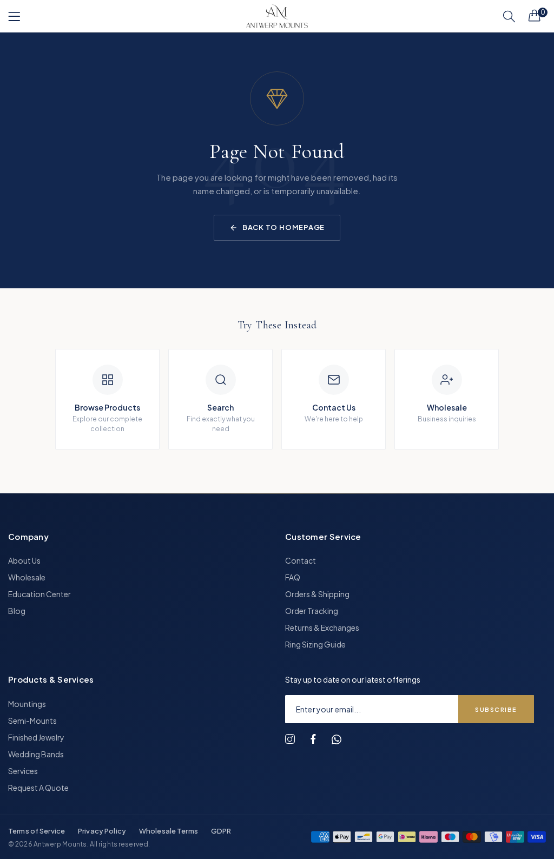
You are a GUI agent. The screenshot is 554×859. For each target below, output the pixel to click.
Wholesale (26, 577)
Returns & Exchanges (322, 627)
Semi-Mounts (32, 720)
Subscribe (496, 709)
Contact (300, 560)
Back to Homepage (283, 227)
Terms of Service (36, 831)
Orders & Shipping (317, 594)
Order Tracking (311, 611)
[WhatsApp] (336, 739)
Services (23, 771)
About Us (24, 560)
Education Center (39, 594)
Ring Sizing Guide (315, 644)
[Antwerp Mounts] (277, 16)
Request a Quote (38, 787)
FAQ (292, 577)
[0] (534, 15)
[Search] (509, 16)
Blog (16, 611)
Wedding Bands (36, 754)
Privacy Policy (102, 831)
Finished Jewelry (36, 737)
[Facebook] (313, 739)
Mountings (27, 704)
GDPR (221, 831)
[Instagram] (290, 739)
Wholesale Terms (168, 831)
